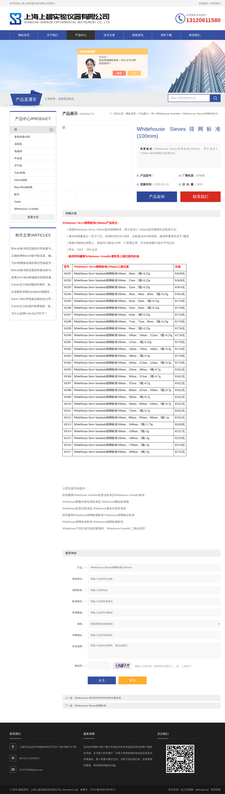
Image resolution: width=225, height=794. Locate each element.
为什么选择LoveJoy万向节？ (29, 313)
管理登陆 (216, 789)
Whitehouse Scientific (26, 208)
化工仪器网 (187, 789)
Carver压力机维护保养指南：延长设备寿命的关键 (33, 306)
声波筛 (18, 158)
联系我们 (216, 3)
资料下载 (166, 35)
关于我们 (52, 35)
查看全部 (33, 217)
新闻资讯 (137, 35)
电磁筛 (18, 151)
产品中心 (80, 35)
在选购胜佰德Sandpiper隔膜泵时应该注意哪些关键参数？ (33, 291)
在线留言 (204, 3)
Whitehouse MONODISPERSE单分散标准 (98, 697)
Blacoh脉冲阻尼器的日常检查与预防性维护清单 (33, 248)
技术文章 (109, 35)
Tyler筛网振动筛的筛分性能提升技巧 (33, 262)
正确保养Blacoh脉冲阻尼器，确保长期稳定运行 (33, 255)
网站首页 (24, 35)
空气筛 (18, 165)
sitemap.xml (202, 789)
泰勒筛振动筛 (22, 136)
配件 (17, 194)
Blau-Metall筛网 (23, 187)
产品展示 (143, 113)
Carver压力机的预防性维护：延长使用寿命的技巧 (33, 284)
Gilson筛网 (20, 179)
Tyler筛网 (19, 172)
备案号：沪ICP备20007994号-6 (97, 789)
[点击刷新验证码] (122, 666)
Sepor (17, 201)
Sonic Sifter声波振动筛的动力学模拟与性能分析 (33, 298)
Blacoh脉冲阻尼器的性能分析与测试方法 (33, 270)
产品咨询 (157, 196)
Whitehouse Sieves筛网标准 (90, 705)
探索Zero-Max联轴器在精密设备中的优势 (33, 277)
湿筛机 (18, 143)
